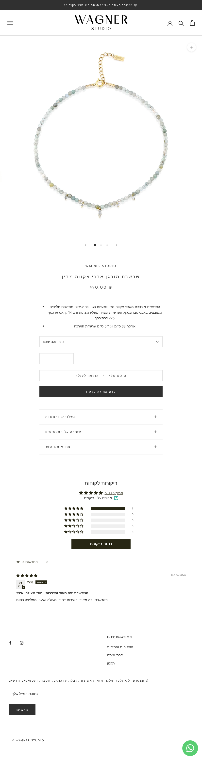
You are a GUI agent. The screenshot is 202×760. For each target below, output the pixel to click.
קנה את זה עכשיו (101, 392)
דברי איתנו (115, 655)
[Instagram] (21, 642)
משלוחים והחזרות (60, 417)
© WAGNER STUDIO (28, 740)
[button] (74, 508)
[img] (26, 575)
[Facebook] (10, 642)
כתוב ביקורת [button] (101, 544)
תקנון (111, 663)
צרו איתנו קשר (57, 447)
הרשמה (22, 710)
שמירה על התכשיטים (63, 432)
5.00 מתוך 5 (114, 493)
